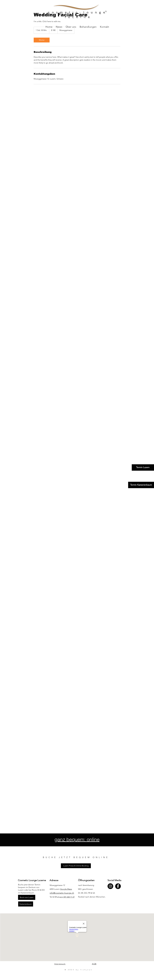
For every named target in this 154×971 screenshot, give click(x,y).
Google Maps (66, 889)
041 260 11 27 (69, 897)
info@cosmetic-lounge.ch (62, 893)
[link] (42, 40)
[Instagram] (110, 886)
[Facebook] (118, 886)
